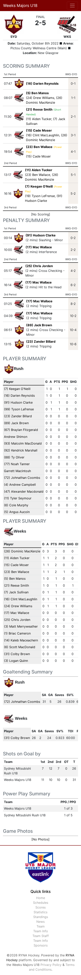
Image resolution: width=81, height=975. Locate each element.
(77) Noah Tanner (17, 464)
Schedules (40, 903)
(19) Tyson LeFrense (40, 196)
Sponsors (41, 945)
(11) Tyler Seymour (17, 498)
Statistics (40, 912)
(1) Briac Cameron (17, 633)
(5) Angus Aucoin (17, 512)
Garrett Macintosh (17, 471)
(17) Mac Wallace (39, 247)
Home (40, 898)
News (40, 922)
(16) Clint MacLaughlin (42, 135)
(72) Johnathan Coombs (22, 478)
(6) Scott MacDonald (19, 647)
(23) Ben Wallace (37, 175)
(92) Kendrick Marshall (20, 450)
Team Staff (40, 936)
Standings (40, 917)
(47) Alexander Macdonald (23, 491)
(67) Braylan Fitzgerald (21, 430)
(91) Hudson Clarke (41, 235)
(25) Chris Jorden (39, 266)
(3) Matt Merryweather (21, 626)
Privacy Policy (51, 965)
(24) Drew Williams (40, 98)
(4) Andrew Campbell (20, 485)
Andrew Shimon (15, 437)
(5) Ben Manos (15, 578)
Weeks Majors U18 (20, 5)
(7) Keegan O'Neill (17, 389)
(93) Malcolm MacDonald (23, 443)
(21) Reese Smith (16, 585)
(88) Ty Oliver (14, 457)
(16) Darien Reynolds (19, 395)
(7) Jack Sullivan (16, 592)
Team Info (40, 931)
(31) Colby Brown (17, 654)
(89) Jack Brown (39, 325)
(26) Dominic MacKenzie (22, 551)
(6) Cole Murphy (16, 505)
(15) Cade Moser (38, 156)
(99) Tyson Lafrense (19, 409)
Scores (40, 907)
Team (41, 926)
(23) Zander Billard (40, 341)
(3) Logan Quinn (16, 661)
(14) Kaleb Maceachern (21, 640)
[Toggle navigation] (72, 5)
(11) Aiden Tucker (38, 119)
